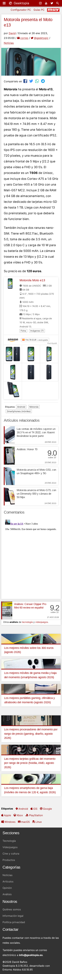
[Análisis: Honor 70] (9, 456)
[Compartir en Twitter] (31, 81)
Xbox (20, 815)
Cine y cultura (11, 853)
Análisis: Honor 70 (27, 449)
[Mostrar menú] (4, 3)
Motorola (33, 406)
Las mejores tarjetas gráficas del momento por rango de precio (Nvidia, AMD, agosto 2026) (29, 763)
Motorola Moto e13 (32, 280)
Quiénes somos (12, 909)
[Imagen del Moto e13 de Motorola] (13, 354)
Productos (9, 860)
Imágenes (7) (37, 330)
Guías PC (39, 9)
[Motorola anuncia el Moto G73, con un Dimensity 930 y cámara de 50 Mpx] (9, 496)
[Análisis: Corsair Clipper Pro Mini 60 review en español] (6, 610)
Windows (9, 821)
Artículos (8, 881)
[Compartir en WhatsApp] (37, 81)
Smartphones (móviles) (19, 411)
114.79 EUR (36, 340)
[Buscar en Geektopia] (58, 3)
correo (24, 38)
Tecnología (9, 840)
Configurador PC (21, 9)
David (12, 33)
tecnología (27, 622)
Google (47, 808)
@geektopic (41, 38)
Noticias (9, 43)
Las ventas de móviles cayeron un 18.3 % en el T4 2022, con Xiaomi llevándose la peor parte (36, 432)
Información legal (13, 915)
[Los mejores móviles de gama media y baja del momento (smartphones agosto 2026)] (31, 663)
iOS (35, 808)
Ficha (23, 330)
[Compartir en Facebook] (25, 81)
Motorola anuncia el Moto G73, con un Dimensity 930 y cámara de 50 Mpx (36, 494)
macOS (25, 821)
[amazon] (13, 339)
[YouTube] (46, 3)
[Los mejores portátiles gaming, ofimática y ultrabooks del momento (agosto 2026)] (31, 688)
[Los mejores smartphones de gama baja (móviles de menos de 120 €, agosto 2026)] (31, 778)
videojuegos (41, 622)
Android (21, 406)
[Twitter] (52, 3)
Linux (38, 821)
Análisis (7, 894)
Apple (7, 815)
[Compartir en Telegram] (43, 81)
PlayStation (36, 815)
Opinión (7, 887)
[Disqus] (31, 558)
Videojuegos (10, 847)
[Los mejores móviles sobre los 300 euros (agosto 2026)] (31, 638)
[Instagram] (41, 3)
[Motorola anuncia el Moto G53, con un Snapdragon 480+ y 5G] (9, 476)
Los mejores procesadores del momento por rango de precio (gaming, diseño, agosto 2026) (31, 733)
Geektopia (21, 3)
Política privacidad (14, 922)
